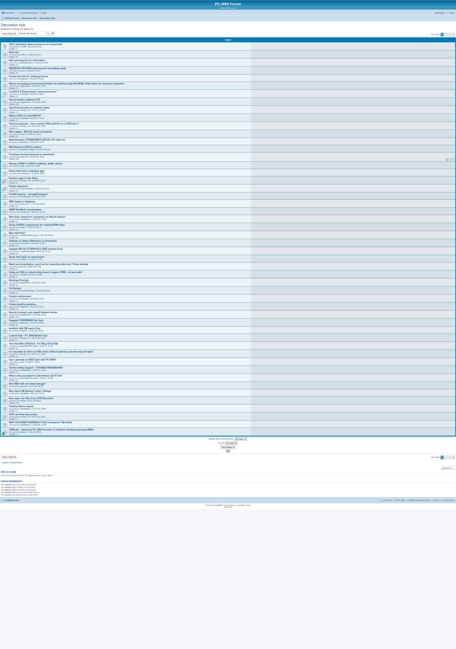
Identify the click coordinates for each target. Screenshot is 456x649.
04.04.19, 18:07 (39, 283)
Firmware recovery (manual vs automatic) (32, 154)
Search (48, 33)
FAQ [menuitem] (44, 13)
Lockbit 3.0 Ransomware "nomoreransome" (33, 91)
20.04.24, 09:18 (43, 149)
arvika (22, 55)
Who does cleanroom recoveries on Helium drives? (37, 217)
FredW (23, 47)
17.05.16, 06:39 (34, 432)
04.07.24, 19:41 (38, 126)
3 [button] (449, 35)
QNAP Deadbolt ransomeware (25, 209)
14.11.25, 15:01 (41, 63)
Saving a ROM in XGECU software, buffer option (35, 163)
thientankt (24, 142)
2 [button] (445, 35)
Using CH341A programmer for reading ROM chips (37, 225)
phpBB (218, 505)
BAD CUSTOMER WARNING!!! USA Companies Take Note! (40, 422)
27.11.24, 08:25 (38, 110)
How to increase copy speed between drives (33, 312)
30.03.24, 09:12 (37, 157)
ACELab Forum (12, 18)
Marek (23, 401)
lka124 (23, 267)
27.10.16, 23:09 (39, 409)
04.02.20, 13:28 (38, 243)
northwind (24, 94)
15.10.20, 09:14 (34, 227)
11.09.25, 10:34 (33, 71)
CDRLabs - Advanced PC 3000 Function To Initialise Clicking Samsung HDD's (51, 429)
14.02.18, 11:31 (36, 331)
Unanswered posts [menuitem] (30, 13)
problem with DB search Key (24, 328)
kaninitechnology (27, 149)
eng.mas (24, 386)
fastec (22, 227)
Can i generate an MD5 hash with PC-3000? (32, 359)
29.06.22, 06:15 (38, 212)
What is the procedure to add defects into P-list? (35, 375)
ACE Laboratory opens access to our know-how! (35, 44)
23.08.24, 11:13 (37, 118)
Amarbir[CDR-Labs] (28, 235)
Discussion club (29, 18)
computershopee (27, 251)
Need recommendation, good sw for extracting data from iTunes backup (48, 264)
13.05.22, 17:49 (39, 219)
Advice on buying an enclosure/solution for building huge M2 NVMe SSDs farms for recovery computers (66, 83)
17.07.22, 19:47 (38, 204)
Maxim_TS (28, 29)
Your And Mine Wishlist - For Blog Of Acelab (33, 343)
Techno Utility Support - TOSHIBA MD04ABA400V (36, 367)
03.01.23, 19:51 (42, 189)
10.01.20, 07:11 (43, 251)
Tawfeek (23, 331)
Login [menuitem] (452, 13)
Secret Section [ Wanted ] (23, 99)
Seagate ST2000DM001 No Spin (26, 320)
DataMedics (25, 219)
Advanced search (53, 33)
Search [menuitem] (452, 18)
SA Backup (15, 288)
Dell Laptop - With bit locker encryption (30, 131)
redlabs (23, 259)
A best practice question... (23, 304)
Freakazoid (25, 197)
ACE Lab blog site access (23, 414)
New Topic (8, 33)
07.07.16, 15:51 (38, 417)
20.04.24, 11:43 (37, 142)
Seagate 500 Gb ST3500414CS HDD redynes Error (36, 249)
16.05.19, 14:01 (34, 267)
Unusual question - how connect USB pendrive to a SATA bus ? (44, 123)
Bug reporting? (17, 233)
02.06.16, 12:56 (39, 425)
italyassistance (26, 63)
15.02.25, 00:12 (37, 79)
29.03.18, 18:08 (37, 323)
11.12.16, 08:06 (36, 386)
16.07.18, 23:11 (36, 307)
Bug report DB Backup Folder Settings (30, 391)
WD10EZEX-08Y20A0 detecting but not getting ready (37, 68)
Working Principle (19, 280)
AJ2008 (23, 275)
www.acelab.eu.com (228, 8)
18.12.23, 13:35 (33, 166)
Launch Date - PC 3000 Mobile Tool (28, 335)
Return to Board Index (12, 462)
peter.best (24, 157)
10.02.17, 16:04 (39, 370)
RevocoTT (24, 204)
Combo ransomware (20, 296)
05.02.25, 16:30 (39, 86)
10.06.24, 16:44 (34, 134)
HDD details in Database (22, 201)
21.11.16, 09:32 (34, 401)
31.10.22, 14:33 (38, 197)
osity (22, 166)
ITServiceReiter (27, 189)
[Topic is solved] (38, 100)
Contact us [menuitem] (388, 500)
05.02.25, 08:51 (37, 94)
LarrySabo (24, 243)
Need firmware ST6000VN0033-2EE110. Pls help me (37, 139)
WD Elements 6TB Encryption (25, 147)
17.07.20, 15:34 (46, 235)
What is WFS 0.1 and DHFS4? (25, 115)
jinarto (22, 432)
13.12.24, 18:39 (39, 102)
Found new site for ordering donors (28, 76)
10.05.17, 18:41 (33, 362)
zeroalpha (24, 393)
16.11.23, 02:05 (38, 173)
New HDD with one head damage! (27, 383)
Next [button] (453, 35)
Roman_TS (18, 29)
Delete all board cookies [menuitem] (420, 500)
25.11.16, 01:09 (37, 393)
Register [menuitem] (441, 13)
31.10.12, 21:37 (35, 47)
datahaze (24, 79)
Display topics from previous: (221, 439)
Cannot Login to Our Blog (23, 178)
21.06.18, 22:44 (39, 315)
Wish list (14, 52)
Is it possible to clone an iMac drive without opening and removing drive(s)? (51, 351)
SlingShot (24, 307)
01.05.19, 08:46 (35, 275)
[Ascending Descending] (228, 447)
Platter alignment (18, 186)
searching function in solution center (29, 107)
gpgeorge (24, 323)
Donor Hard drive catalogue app (26, 171)
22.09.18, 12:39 (37, 299)
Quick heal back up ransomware (26, 257)
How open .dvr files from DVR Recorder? (31, 398)
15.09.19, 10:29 (35, 259)
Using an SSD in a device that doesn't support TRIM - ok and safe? (45, 272)
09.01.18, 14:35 (38, 338)
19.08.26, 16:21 (34, 55)
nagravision (25, 86)
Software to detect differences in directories (33, 241)
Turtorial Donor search (21, 406)
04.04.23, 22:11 (38, 181)
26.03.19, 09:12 (43, 291)
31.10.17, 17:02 (46, 346)
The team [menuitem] (401, 500)
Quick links (10, 13)
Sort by (221, 443)
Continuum (24, 173)
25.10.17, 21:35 (38, 354)
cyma (22, 71)
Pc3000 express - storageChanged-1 (28, 194)
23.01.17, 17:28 (46, 378)
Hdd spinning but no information (27, 60)
